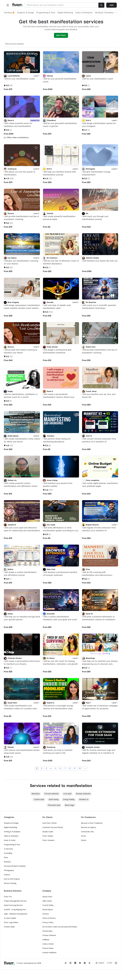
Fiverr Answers (48, 840)
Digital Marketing (65, 13)
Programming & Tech (45, 13)
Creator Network (49, 935)
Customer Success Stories (52, 827)
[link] (66, 963)
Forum (83, 836)
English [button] (101, 963)
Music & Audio (9, 840)
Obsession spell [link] (54, 805)
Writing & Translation (12, 832)
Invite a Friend (47, 944)
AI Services (8, 849)
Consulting (8, 853)
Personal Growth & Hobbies (15, 866)
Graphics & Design (25, 13)
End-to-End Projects (12, 879)
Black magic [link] (69, 805)
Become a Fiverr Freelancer (92, 823)
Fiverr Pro (8, 897)
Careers (45, 914)
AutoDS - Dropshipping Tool (15, 910)
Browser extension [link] (83, 794)
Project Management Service (15, 901)
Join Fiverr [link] (61, 35)
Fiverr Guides (47, 836)
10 (80, 768)
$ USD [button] (109, 963)
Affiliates (45, 940)
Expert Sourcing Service (13, 905)
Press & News (47, 948)
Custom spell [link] (39, 799)
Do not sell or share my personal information (59, 927)
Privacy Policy (47, 922)
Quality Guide (47, 832)
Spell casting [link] (53, 799)
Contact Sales (9, 927)
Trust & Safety (48, 905)
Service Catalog (10, 883)
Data (6, 857)
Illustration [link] (36, 794)
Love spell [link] (67, 794)
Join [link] (112, 5)
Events (83, 840)
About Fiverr (47, 897)
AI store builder (10, 918)
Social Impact (47, 910)
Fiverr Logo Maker (11, 922)
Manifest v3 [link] (83, 799)
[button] (7, 5)
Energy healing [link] (68, 799)
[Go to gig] (22, 62)
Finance (7, 875)
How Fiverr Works (49, 823)
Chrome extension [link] (51, 794)
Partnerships (47, 931)
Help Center (47, 901)
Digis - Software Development (15, 914)
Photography (9, 870)
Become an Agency (88, 827)
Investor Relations (49, 953)
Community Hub (87, 832)
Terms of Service (49, 918)
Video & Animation (84, 13)
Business (7, 862)
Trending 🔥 (9, 13)
